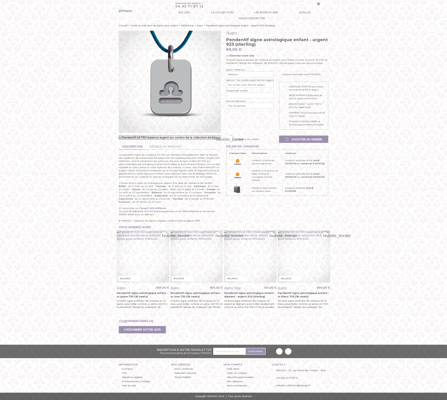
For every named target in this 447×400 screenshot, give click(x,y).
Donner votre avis (145, 329)
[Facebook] (279, 351)
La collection (222, 12)
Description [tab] (132, 146)
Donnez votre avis (241, 55)
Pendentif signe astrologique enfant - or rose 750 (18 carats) (196, 294)
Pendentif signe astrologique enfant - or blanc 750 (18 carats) (303, 294)
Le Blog (305, 12)
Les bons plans (266, 12)
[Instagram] (288, 351)
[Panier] (317, 5)
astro (231, 33)
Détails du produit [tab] (165, 146)
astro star (232, 288)
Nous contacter (252, 18)
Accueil (184, 12)
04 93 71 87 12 (189, 6)
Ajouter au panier (303, 139)
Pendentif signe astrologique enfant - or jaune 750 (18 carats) (142, 294)
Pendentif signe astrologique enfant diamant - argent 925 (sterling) (249, 294)
